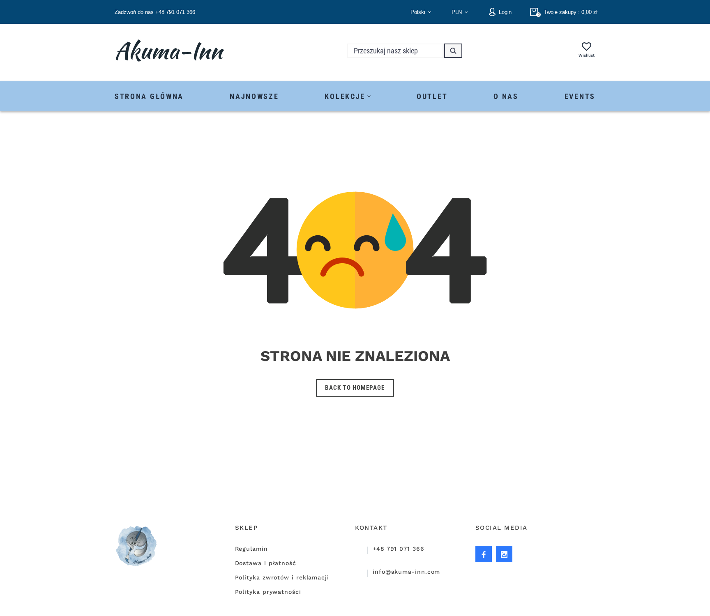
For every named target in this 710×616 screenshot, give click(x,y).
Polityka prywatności (268, 591)
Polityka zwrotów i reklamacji (282, 577)
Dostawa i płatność (265, 563)
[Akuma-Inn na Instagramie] (483, 554)
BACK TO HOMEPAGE (355, 387)
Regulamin (251, 548)
